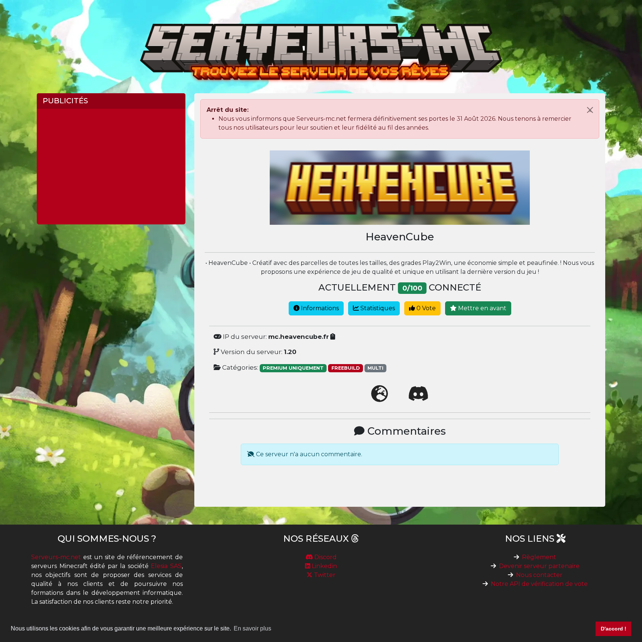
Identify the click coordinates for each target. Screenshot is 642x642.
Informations (319, 308)
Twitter (323, 574)
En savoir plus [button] (252, 628)
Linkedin (323, 566)
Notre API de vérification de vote (539, 583)
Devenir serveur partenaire (539, 566)
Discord (325, 557)
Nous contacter (539, 574)
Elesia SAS (166, 566)
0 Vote (425, 308)
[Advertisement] (111, 166)
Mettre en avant (481, 308)
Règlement (539, 557)
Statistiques (377, 308)
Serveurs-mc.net (56, 557)
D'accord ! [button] (613, 629)
